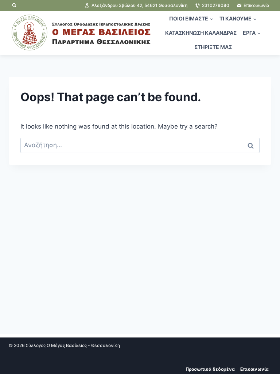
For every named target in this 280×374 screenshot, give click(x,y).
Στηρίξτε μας (213, 47)
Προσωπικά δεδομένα (210, 369)
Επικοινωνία (254, 369)
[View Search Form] (14, 5)
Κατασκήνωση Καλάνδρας (201, 33)
